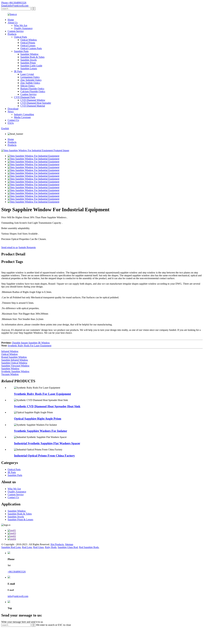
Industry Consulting (24, 114)
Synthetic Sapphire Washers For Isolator (40, 431)
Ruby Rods (50, 547)
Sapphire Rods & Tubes (32, 57)
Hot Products (57, 544)
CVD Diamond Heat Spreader (35, 103)
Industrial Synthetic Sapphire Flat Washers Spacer (47, 443)
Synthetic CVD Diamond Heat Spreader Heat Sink (47, 406)
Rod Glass (38, 547)
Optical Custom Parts (31, 48)
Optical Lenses (27, 45)
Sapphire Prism (28, 62)
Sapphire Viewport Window (15, 365)
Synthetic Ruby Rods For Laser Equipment (29, 345)
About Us (13, 22)
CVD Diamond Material (32, 105)
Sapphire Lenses (28, 68)
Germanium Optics (30, 77)
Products (12, 34)
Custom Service (16, 31)
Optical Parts (20, 37)
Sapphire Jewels (28, 60)
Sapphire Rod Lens (11, 547)
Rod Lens (27, 547)
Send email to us (9, 247)
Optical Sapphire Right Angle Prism (37, 418)
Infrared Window (9, 351)
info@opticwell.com (18, 596)
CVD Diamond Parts (24, 97)
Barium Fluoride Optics (32, 88)
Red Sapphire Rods (89, 547)
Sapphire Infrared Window (14, 360)
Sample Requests (27, 247)
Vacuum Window (10, 374)
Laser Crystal (27, 74)
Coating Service (28, 94)
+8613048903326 (17, 571)
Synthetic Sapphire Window (15, 371)
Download (13, 108)
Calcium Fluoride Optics (32, 91)
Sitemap (69, 544)
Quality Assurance (23, 28)
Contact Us (13, 120)
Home (11, 19)
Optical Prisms (27, 42)
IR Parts (18, 71)
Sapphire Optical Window (14, 362)
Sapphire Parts (21, 51)
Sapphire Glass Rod (68, 547)
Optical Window (28, 39)
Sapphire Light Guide (31, 65)
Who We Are (20, 25)
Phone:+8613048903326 (13, 2)
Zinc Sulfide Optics (30, 82)
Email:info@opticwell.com (14, 5)
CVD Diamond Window (32, 100)
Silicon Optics (27, 85)
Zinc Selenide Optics (30, 80)
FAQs (11, 123)
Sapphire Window (29, 54)
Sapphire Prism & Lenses (20, 519)
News (11, 111)
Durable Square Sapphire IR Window (31, 342)
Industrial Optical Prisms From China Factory (44, 455)
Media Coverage (22, 117)
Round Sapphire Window (14, 357)
